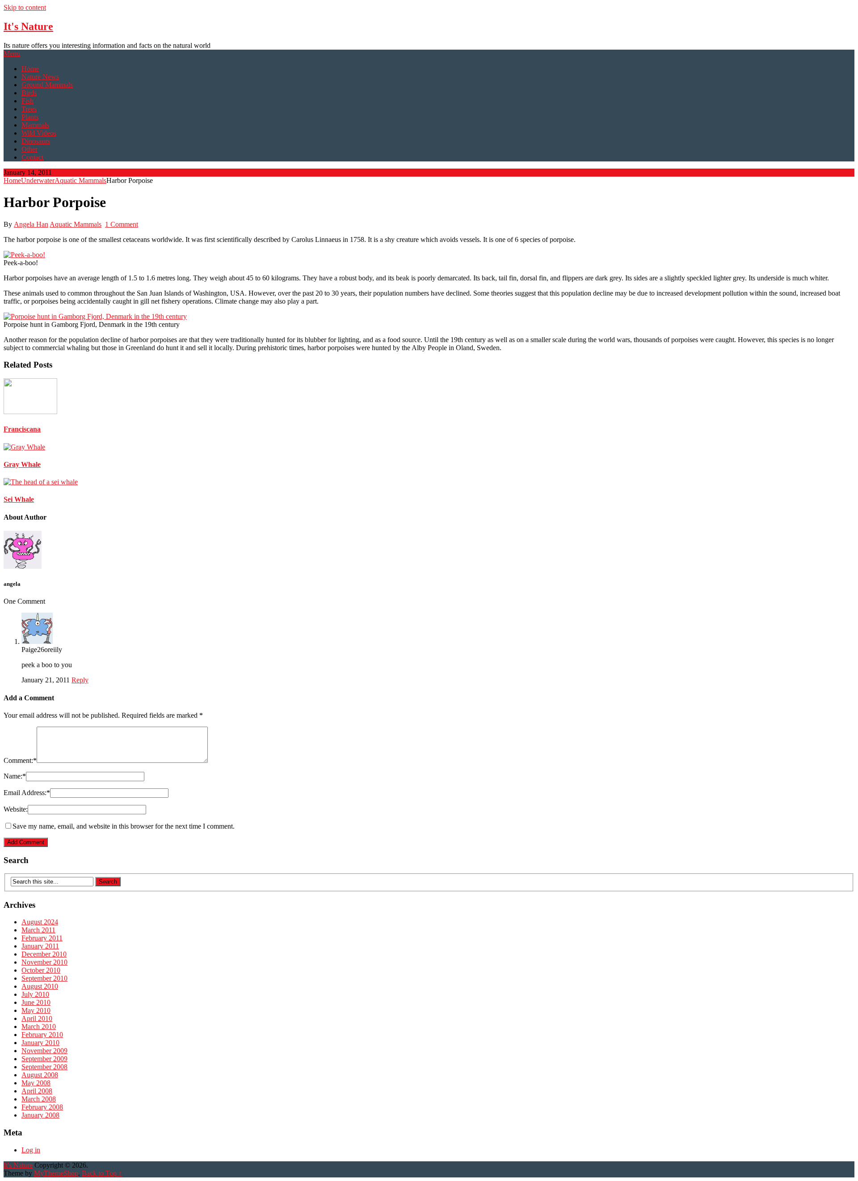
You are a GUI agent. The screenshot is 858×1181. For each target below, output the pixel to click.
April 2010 (36, 1018)
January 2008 (40, 1115)
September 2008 (44, 1067)
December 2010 (44, 954)
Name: (15, 776)
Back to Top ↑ (102, 1173)
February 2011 (42, 938)
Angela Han (31, 224)
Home (30, 68)
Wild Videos (38, 133)
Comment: (20, 760)
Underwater (38, 180)
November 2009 (44, 1050)
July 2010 (35, 994)
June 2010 (35, 1002)
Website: (16, 809)
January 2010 (40, 1042)
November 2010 (44, 962)
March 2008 (38, 1099)
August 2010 (39, 986)
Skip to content (25, 7)
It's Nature (28, 26)
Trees (29, 109)
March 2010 (38, 1026)
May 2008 (35, 1083)
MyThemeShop (56, 1173)
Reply (80, 680)
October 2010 (40, 970)
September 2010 (44, 978)
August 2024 (39, 922)
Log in (30, 1150)
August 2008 (39, 1075)
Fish (27, 101)
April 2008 (36, 1091)
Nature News (40, 76)
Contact (32, 157)
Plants (29, 117)
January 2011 (40, 946)
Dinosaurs (35, 141)
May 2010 (35, 1010)
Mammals (35, 125)
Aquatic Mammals (80, 180)
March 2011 (38, 930)
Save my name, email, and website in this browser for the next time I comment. (124, 826)
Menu (12, 53)
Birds (29, 93)
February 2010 (42, 1034)
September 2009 (44, 1058)
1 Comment (121, 224)
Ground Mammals (47, 85)
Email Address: (27, 792)
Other (29, 149)
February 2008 (42, 1107)
